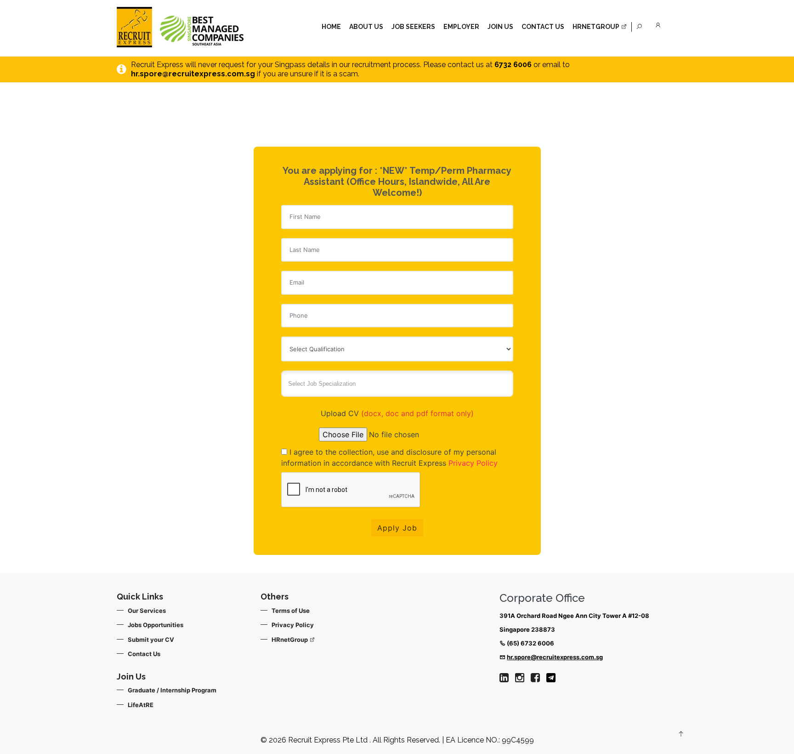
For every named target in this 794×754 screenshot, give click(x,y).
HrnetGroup (597, 26)
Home (331, 26)
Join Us (500, 26)
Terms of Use (291, 610)
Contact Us (543, 26)
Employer (461, 26)
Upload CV (397, 413)
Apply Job (397, 527)
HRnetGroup (290, 639)
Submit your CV (151, 639)
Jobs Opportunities (155, 624)
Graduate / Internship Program (172, 690)
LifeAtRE (140, 704)
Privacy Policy (473, 463)
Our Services (147, 610)
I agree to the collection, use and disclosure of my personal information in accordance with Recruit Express (389, 457)
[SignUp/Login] (660, 23)
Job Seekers (413, 26)
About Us (366, 26)
